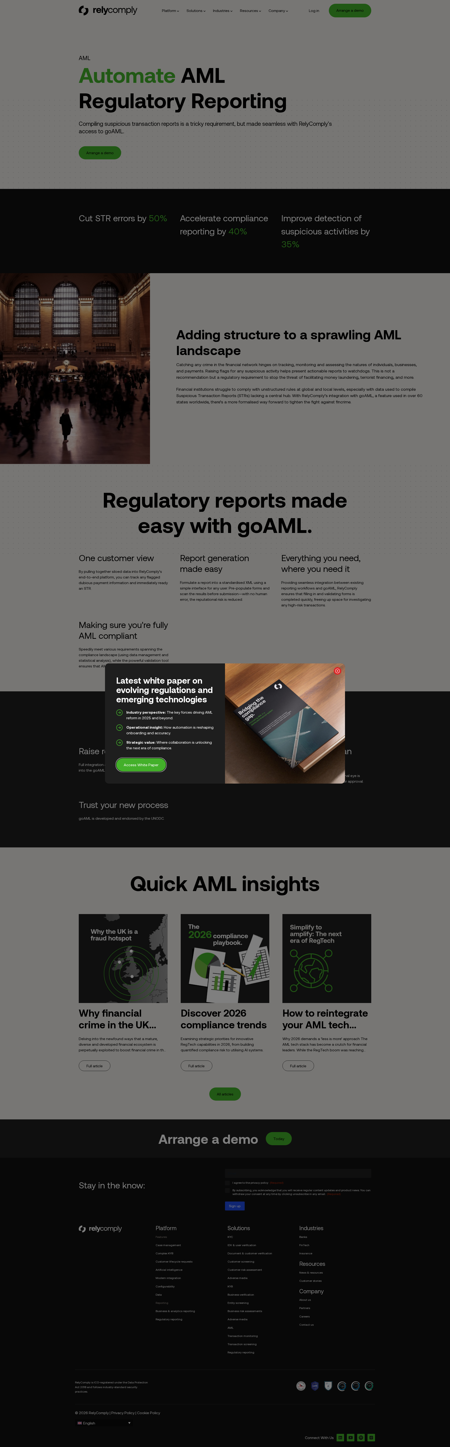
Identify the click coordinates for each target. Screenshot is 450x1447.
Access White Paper (141, 764)
